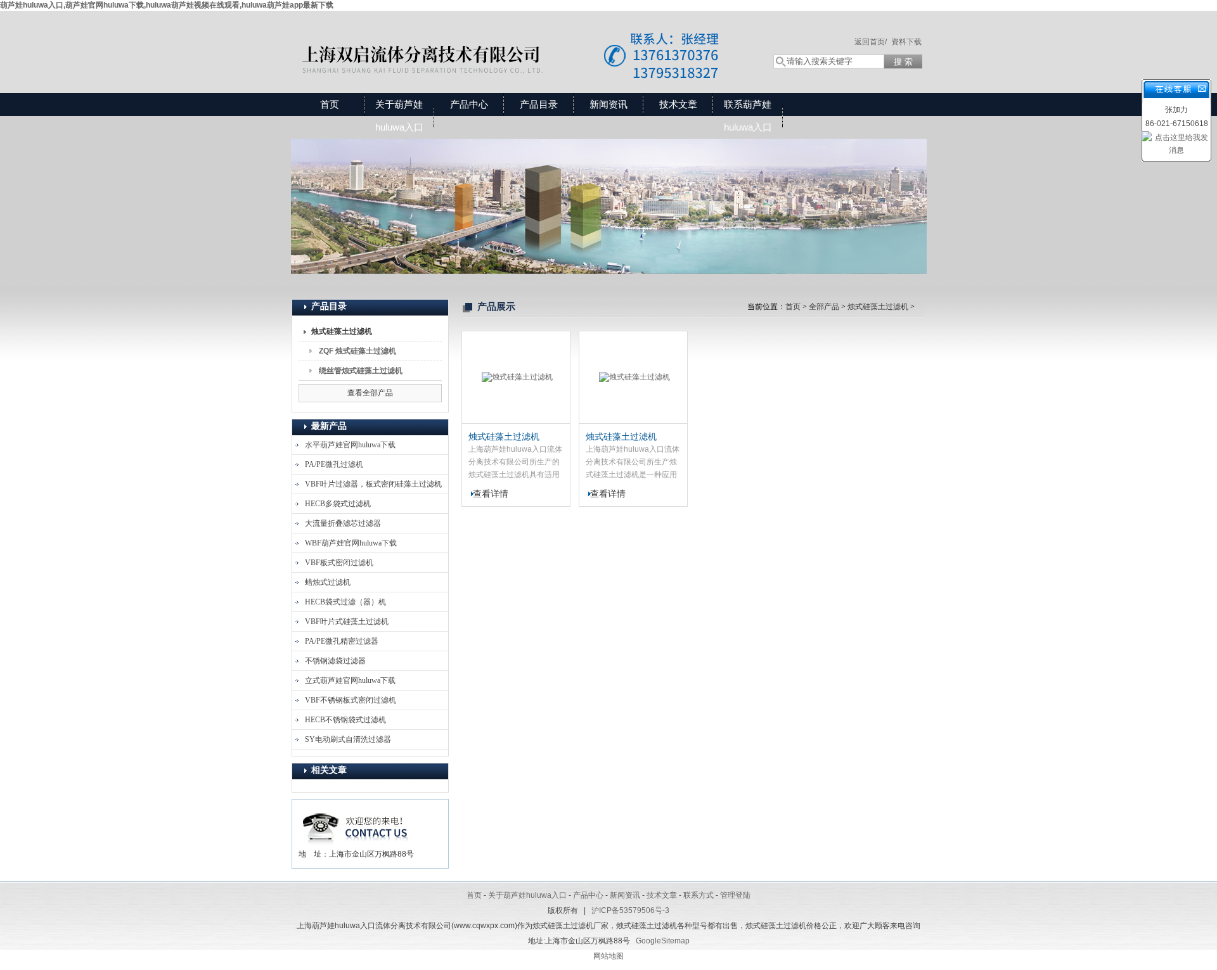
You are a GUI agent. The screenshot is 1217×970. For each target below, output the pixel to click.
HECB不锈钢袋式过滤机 (345, 719)
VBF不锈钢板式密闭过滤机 (350, 700)
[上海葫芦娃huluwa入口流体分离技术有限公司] (520, 39)
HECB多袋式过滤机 (338, 503)
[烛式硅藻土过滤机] (516, 377)
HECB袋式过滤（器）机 (345, 601)
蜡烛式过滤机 (328, 582)
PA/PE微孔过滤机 (334, 464)
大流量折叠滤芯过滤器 (343, 523)
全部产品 (824, 306)
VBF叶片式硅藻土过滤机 (347, 621)
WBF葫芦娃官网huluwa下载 (351, 543)
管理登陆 (735, 895)
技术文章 (678, 104)
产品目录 (539, 104)
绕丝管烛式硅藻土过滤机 (360, 370)
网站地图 (608, 956)
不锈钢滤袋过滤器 (335, 660)
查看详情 (490, 493)
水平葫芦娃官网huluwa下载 (350, 444)
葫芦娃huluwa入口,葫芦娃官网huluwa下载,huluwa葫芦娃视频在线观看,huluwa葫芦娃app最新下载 (166, 5)
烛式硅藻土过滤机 (341, 331)
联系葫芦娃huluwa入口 (748, 115)
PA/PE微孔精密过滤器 (341, 641)
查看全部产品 (370, 392)
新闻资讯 (608, 104)
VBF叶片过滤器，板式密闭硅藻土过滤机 (373, 484)
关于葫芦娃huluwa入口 (399, 115)
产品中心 (469, 104)
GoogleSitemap (663, 940)
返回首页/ (870, 41)
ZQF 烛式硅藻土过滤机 (357, 351)
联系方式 (698, 895)
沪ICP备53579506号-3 (630, 910)
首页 (329, 104)
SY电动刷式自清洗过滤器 (348, 739)
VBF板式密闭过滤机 (339, 562)
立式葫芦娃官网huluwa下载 (350, 680)
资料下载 (906, 41)
